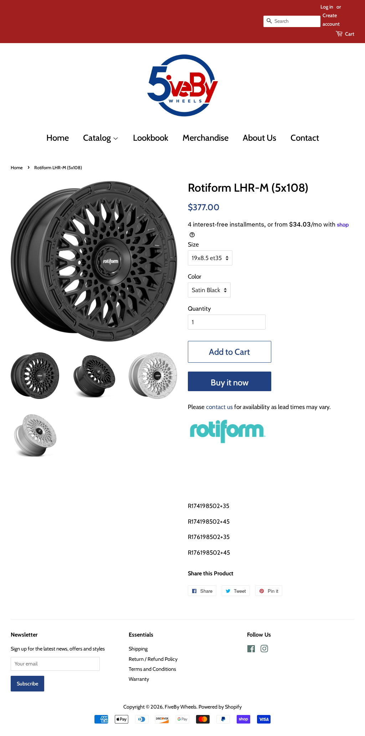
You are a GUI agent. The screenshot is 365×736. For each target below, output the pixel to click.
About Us (259, 138)
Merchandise (205, 138)
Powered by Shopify (220, 707)
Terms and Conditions (152, 669)
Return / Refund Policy (153, 659)
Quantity (199, 308)
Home (57, 138)
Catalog (98, 138)
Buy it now (229, 382)
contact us (219, 406)
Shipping (138, 649)
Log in (326, 7)
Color (194, 276)
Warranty (139, 679)
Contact (305, 138)
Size (193, 244)
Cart (349, 34)
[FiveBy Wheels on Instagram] (264, 650)
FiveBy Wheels (180, 707)
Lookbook (150, 138)
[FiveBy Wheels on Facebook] (251, 650)
